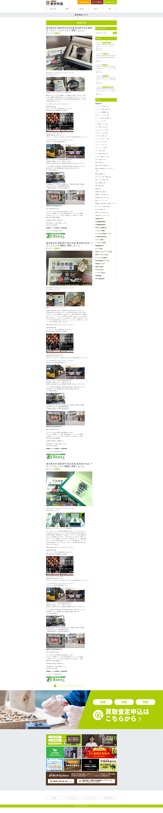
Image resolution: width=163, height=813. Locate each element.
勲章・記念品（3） (100, 162)
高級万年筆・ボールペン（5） (102, 215)
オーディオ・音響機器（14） (102, 112)
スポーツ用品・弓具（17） (101, 127)
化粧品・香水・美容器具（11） (102, 165)
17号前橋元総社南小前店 (101, 236)
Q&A (110, 9)
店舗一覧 (95, 9)
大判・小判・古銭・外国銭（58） (103, 176)
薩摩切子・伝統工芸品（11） (102, 194)
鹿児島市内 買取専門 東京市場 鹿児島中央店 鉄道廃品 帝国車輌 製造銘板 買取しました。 (106, 57)
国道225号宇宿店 (99, 266)
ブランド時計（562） (100, 150)
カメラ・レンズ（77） (100, 121)
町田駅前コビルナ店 (100, 263)
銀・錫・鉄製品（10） (100, 209)
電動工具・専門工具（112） (102, 212)
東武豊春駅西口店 (99, 245)
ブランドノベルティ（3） (101, 144)
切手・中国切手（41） (100, 159)
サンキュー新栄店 (99, 239)
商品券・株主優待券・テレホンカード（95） (104, 170)
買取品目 (81, 9)
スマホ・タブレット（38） (101, 130)
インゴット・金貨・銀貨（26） (103, 109)
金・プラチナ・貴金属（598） (102, 206)
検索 (115, 33)
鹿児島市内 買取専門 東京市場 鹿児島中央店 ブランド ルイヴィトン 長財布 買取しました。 (106, 79)
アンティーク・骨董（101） (102, 106)
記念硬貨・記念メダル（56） (102, 197)
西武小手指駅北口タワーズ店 (102, 260)
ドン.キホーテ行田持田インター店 (103, 233)
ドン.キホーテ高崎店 (100, 230)
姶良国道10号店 (99, 218)
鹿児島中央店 (98, 103)
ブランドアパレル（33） (101, 141)
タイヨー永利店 (99, 248)
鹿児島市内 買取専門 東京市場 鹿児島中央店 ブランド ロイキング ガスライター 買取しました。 (106, 46)
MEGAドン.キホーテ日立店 (101, 254)
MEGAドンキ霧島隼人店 (101, 227)
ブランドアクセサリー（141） (102, 138)
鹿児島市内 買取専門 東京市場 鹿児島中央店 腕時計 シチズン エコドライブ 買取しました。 (106, 68)
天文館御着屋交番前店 (100, 221)
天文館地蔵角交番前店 (100, 224)
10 (80, 686)
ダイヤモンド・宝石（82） (101, 133)
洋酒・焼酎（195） (100, 185)
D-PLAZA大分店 (99, 269)
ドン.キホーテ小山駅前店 (101, 257)
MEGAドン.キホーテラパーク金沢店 (103, 251)
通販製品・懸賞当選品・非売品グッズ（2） (105, 203)
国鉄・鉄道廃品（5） (100, 174)
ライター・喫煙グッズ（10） (102, 156)
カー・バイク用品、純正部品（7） (103, 118)
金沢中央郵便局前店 (100, 278)
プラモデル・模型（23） (101, 135)
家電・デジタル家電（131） (102, 179)
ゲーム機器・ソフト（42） (101, 124)
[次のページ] (83, 686)
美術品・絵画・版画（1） (101, 191)
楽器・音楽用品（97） (100, 182)
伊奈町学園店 (98, 275)
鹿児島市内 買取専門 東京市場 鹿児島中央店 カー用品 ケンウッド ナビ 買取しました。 (106, 90)
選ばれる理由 (53, 9)
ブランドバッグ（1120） (101, 147)
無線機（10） (98, 188)
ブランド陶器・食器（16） (101, 153)
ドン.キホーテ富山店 (100, 272)
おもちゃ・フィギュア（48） (102, 115)
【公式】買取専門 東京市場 (55, 3)
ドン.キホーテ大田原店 (100, 242)
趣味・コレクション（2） (101, 200)
